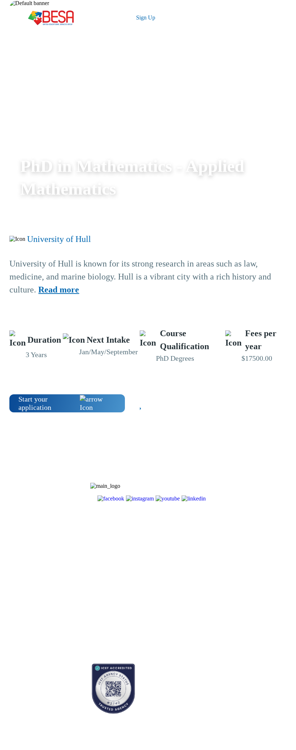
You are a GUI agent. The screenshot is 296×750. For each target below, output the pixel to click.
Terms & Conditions (84, 608)
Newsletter (20, 583)
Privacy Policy (78, 621)
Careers (71, 595)
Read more (58, 289)
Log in (102, 17)
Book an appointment (31, 667)
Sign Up (145, 17)
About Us (73, 570)
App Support (22, 595)
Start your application (34, 403)
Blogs (15, 570)
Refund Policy (78, 633)
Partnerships (76, 583)
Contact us (20, 679)
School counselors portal (34, 692)
